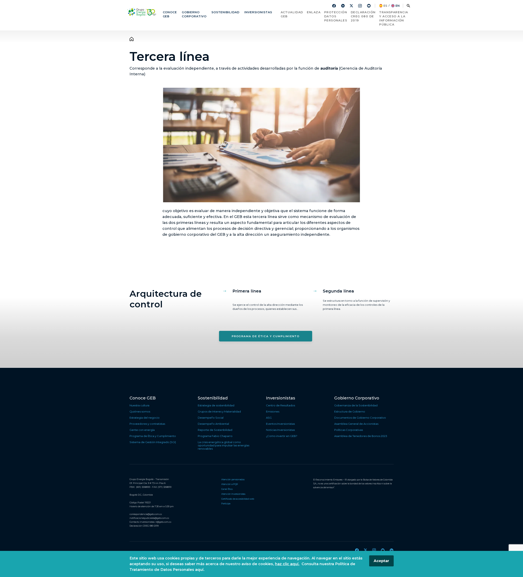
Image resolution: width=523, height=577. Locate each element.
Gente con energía (142, 429)
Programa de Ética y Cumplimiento (153, 436)
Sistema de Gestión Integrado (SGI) (153, 442)
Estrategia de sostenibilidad (216, 405)
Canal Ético (227, 489)
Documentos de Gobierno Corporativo (360, 417)
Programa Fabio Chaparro (215, 436)
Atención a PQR (229, 484)
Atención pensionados (233, 479)
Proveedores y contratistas (147, 423)
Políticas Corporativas (348, 429)
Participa (225, 503)
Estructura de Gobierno (349, 411)
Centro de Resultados (280, 405)
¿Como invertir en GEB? (281, 436)
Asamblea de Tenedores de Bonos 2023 (360, 436)
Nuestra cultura (139, 405)
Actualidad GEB (292, 14)
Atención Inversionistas (233, 494)
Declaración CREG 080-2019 (144, 525)
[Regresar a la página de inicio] (141, 12)
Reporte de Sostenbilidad (215, 429)
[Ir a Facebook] (334, 6)
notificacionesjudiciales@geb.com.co (149, 518)
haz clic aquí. (287, 564)
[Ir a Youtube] (368, 5)
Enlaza (314, 12)
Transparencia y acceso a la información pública (393, 18)
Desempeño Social (211, 417)
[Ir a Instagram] (360, 6)
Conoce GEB (170, 14)
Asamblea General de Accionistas (356, 423)
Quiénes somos (140, 411)
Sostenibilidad (225, 12)
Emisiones (272, 411)
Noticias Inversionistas (280, 429)
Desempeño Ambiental (213, 423)
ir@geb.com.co (163, 521)
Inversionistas (258, 12)
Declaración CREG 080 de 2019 (363, 16)
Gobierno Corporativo (194, 14)
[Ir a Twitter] (351, 6)
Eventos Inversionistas (280, 423)
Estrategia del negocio (145, 417)
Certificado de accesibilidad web (237, 498)
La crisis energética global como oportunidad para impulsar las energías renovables (223, 445)
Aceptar (381, 561)
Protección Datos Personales (335, 16)
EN (398, 6)
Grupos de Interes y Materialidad (219, 411)
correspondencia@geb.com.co (146, 514)
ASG (269, 417)
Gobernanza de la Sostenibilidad (356, 405)
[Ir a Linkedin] (342, 5)
